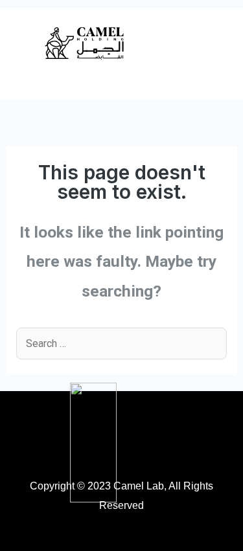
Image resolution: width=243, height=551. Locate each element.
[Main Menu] (215, 44)
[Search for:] (121, 343)
